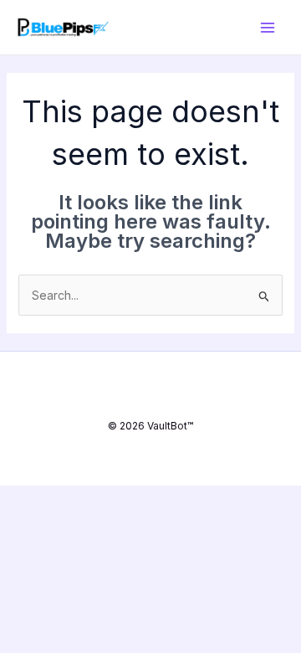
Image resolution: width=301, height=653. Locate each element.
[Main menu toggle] (267, 27)
